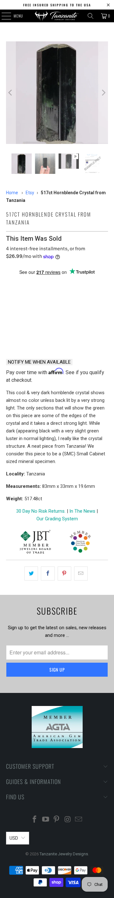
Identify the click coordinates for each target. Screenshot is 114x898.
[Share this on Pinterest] (64, 574)
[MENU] (3, 16)
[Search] (91, 16)
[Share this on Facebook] (47, 574)
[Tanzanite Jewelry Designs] (57, 16)
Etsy (30, 192)
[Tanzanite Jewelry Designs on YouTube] (45, 820)
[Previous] (11, 92)
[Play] (57, 92)
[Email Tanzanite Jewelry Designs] (79, 820)
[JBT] (35, 543)
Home (12, 192)
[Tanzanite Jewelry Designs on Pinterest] (56, 820)
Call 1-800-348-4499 (30, 337)
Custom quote (84, 337)
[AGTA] (80, 543)
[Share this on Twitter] (31, 574)
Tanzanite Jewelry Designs (64, 854)
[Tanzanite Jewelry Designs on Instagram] (68, 820)
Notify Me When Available (39, 362)
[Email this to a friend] (81, 574)
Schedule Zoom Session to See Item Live (57, 287)
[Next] (103, 92)
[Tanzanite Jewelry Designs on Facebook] (35, 820)
